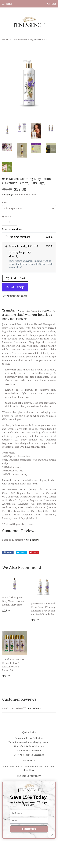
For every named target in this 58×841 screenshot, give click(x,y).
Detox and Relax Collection (29, 738)
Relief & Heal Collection (29, 750)
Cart (53, 3)
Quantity (6, 216)
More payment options (15, 295)
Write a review (31, 539)
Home (5, 39)
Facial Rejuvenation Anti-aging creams (29, 742)
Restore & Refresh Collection (29, 754)
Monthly (13, 256)
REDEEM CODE (29, 829)
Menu (9, 3)
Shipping (7, 194)
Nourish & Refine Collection (29, 746)
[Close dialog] (53, 784)
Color (5, 202)
